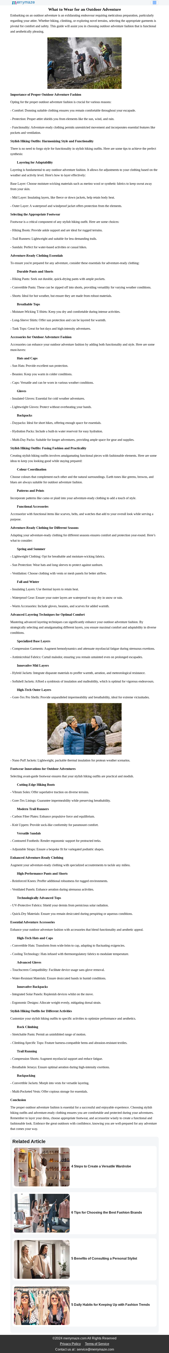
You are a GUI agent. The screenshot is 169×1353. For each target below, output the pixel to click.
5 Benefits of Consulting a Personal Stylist (104, 1258)
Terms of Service (97, 1344)
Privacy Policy (70, 1344)
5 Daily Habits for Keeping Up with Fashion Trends (110, 1304)
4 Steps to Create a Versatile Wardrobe (101, 1166)
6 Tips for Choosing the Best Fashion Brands (106, 1212)
